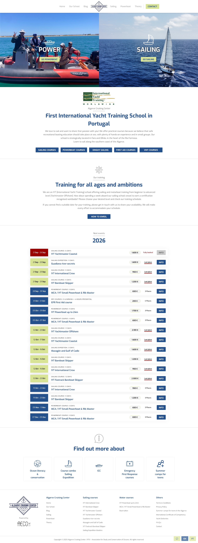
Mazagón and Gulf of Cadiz (93, 522)
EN (184, 538)
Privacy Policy (161, 507)
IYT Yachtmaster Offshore (92, 515)
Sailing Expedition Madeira (92, 530)
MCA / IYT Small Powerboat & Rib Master (135, 507)
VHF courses (151, 150)
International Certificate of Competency (171, 515)
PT (192, 538)
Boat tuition (124, 511)
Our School (74, 6)
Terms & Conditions (163, 503)
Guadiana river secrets (91, 519)
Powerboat (126, 6)
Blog (86, 6)
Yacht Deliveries (162, 519)
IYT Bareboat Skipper (91, 507)
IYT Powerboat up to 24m (129, 503)
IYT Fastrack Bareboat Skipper (94, 526)
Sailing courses (47, 150)
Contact (152, 6)
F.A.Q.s (158, 522)
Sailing (113, 6)
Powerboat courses (74, 150)
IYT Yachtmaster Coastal (92, 511)
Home (62, 6)
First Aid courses (125, 150)
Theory (138, 6)
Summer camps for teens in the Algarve (171, 511)
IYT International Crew (91, 503)
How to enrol (99, 216)
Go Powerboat (49, 59)
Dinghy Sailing (101, 150)
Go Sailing (148, 59)
